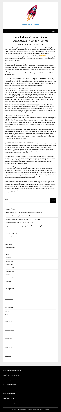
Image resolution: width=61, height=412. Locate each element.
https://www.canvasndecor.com (11, 375)
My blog (8, 292)
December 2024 (10, 268)
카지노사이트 (8, 356)
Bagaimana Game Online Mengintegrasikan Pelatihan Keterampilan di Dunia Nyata (28, 226)
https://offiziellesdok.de (9, 393)
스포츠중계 (43, 55)
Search (7, 199)
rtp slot (7, 314)
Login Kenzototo (9, 307)
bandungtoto (8, 321)
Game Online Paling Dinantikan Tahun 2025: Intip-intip (20, 222)
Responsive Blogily (34, 409)
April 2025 (8, 254)
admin (41, 44)
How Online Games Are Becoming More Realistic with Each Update (24, 212)
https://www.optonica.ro (9, 380)
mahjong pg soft (9, 330)
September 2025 (10, 247)
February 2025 (9, 261)
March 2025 (9, 257)
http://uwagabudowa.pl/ (9, 384)
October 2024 (9, 274)
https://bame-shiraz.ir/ (9, 398)
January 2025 (9, 264)
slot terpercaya (9, 299)
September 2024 (10, 278)
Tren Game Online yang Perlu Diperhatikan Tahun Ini (20, 216)
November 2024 (10, 271)
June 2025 (8, 251)
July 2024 (8, 281)
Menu (53, 31)
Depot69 (7, 311)
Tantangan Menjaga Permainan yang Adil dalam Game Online (23, 219)
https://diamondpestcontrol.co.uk (12, 370)
